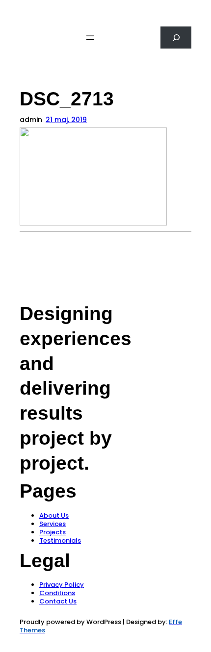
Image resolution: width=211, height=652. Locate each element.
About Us (54, 515)
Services (52, 523)
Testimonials (60, 540)
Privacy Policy (61, 584)
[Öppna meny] (90, 38)
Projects (52, 532)
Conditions (57, 593)
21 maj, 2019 (66, 120)
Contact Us (58, 601)
